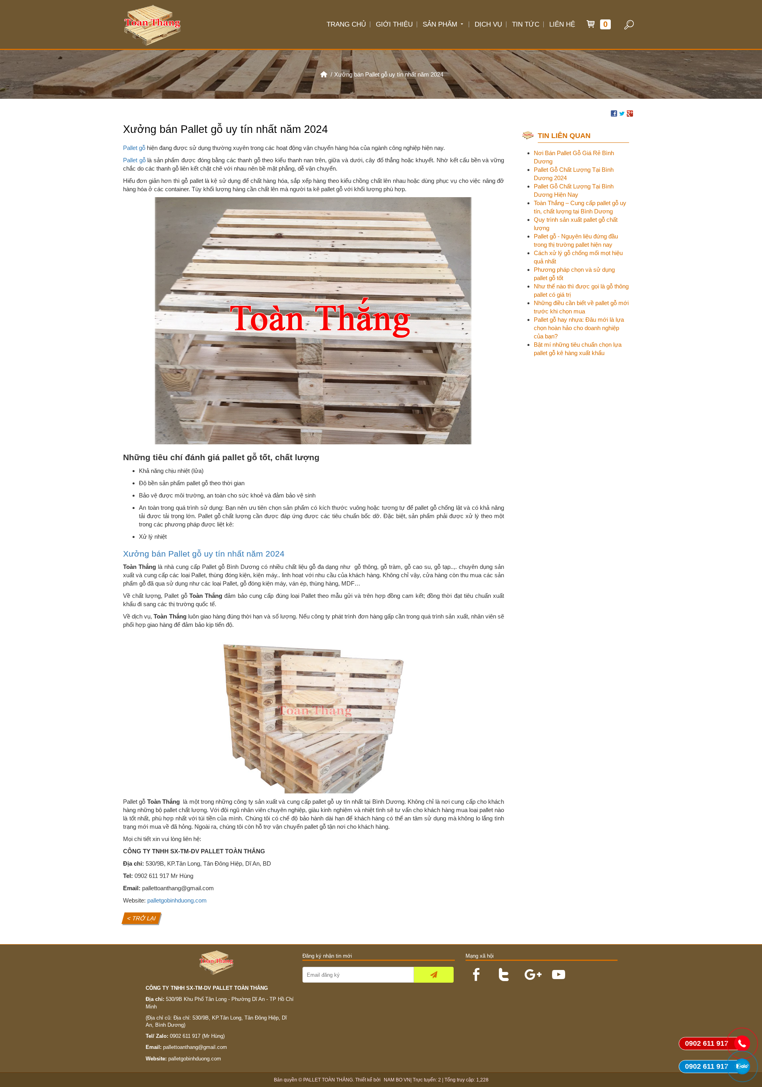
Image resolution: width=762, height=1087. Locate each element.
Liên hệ (562, 24)
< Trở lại (141, 918)
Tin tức (525, 24)
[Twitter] (501, 971)
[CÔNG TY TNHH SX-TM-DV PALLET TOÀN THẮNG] (324, 74)
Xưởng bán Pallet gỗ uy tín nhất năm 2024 (204, 553)
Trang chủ (346, 24)
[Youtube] (556, 971)
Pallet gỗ (134, 147)
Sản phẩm (440, 24)
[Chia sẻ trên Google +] (630, 112)
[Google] (528, 971)
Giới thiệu (394, 24)
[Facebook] (473, 971)
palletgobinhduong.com (177, 900)
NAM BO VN (397, 1080)
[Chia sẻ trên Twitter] (622, 112)
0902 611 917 (185, 1036)
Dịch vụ (488, 24)
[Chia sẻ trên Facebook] (614, 112)
